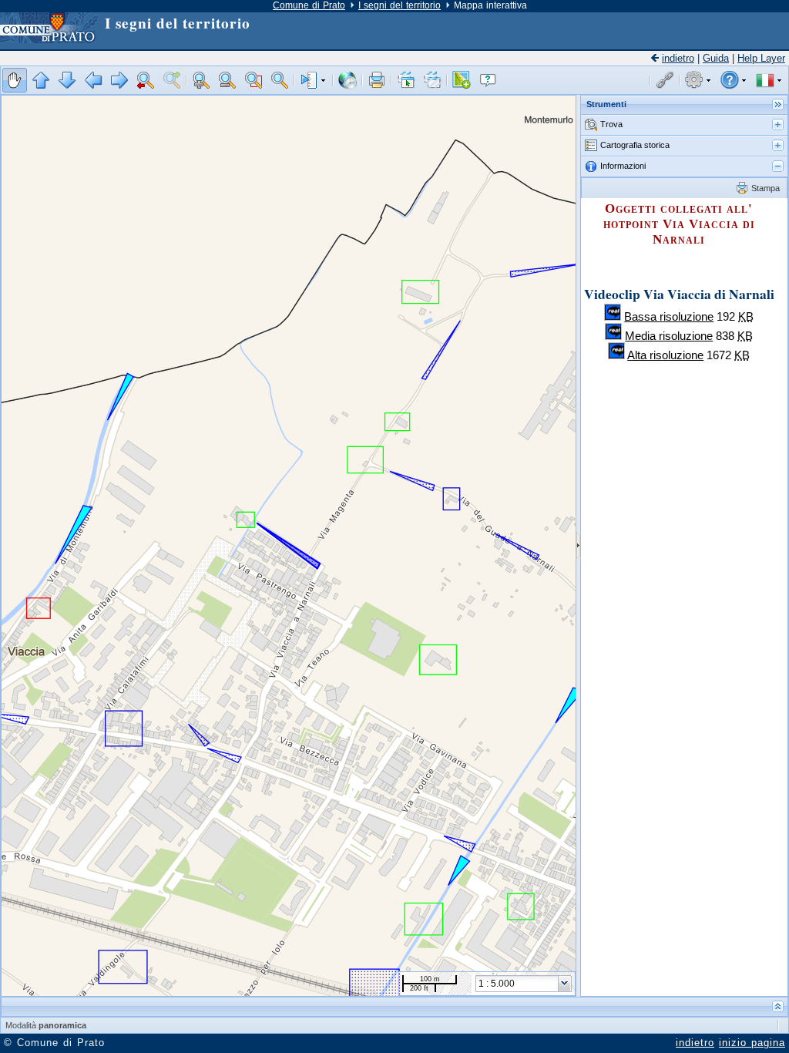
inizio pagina (752, 1042)
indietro (678, 58)
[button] (14, 80)
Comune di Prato (309, 5)
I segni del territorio (399, 5)
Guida (716, 58)
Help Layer (761, 58)
